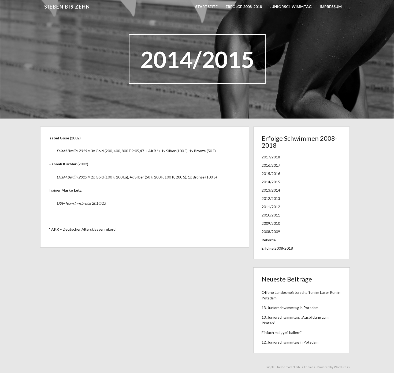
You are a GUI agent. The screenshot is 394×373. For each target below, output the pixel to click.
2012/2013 (271, 198)
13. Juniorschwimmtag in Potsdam (290, 307)
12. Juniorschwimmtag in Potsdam (290, 342)
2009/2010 (271, 223)
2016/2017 (271, 165)
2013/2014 (271, 190)
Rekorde (269, 240)
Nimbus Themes (304, 367)
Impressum (331, 6)
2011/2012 (271, 206)
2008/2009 (271, 231)
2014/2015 (271, 182)
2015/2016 (271, 173)
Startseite (206, 6)
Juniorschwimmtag (291, 6)
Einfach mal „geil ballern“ (282, 332)
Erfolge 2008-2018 (244, 6)
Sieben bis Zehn (67, 7)
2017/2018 (271, 157)
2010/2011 (271, 215)
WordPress (342, 367)
